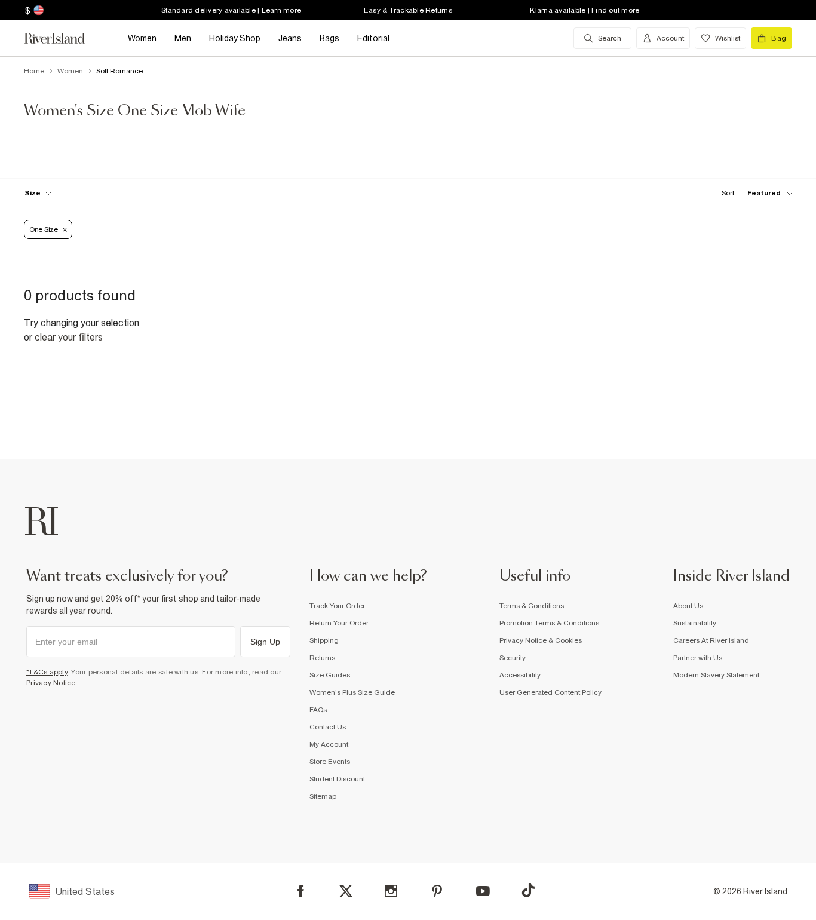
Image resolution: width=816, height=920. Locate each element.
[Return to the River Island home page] (63, 38)
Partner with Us (697, 658)
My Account (328, 744)
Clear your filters (69, 337)
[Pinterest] (437, 891)
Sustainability (694, 623)
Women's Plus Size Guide (352, 692)
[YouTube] (483, 891)
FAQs (318, 710)
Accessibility (520, 675)
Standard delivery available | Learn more (231, 10)
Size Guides (329, 675)
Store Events (329, 762)
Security (512, 658)
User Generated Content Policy (550, 692)
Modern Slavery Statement (716, 675)
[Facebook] (301, 891)
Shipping (324, 640)
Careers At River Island (711, 640)
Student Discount (337, 779)
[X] (346, 891)
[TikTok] (528, 890)
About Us (688, 606)
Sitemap (322, 796)
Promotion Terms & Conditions (549, 623)
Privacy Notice (51, 683)
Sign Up (265, 641)
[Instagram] (391, 891)
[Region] (37, 10)
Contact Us (327, 727)
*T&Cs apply (47, 672)
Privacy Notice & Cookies (540, 640)
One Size (43, 229)
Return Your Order (339, 623)
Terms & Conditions (531, 606)
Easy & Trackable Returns (408, 10)
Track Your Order (337, 606)
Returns (322, 658)
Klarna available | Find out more (584, 10)
